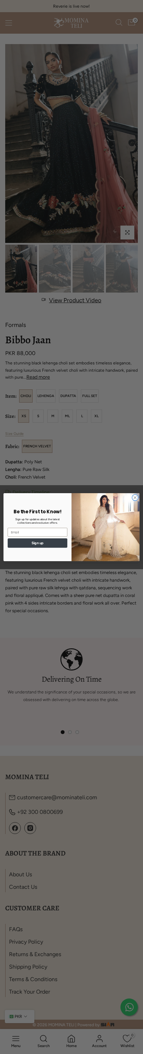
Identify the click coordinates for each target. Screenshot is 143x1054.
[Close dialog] (135, 498)
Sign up (37, 543)
